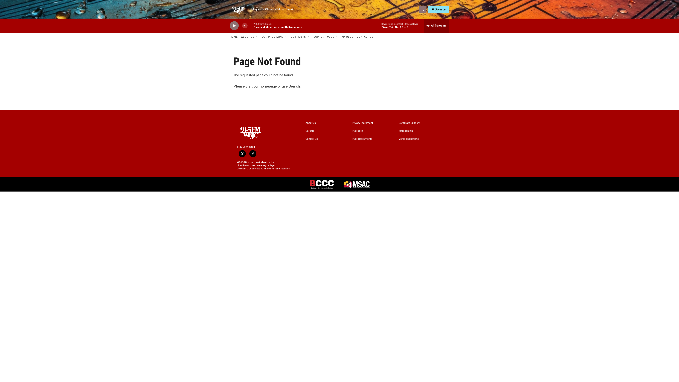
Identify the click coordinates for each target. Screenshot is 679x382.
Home (234, 36)
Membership (406, 131)
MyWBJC (347, 36)
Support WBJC (324, 36)
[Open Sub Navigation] (257, 36)
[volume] (245, 26)
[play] (234, 26)
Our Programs (272, 36)
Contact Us (365, 36)
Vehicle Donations (409, 139)
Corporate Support (409, 123)
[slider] (250, 25)
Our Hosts (298, 36)
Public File (357, 131)
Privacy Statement (362, 123)
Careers (310, 131)
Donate (440, 9)
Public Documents (362, 139)
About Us (247, 36)
